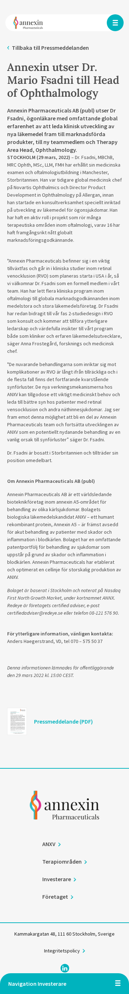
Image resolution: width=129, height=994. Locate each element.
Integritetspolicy (62, 950)
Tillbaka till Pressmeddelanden (50, 47)
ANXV (49, 843)
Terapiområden (62, 861)
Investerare (56, 879)
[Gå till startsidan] (64, 815)
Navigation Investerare (37, 983)
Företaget (55, 896)
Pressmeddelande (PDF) (63, 721)
